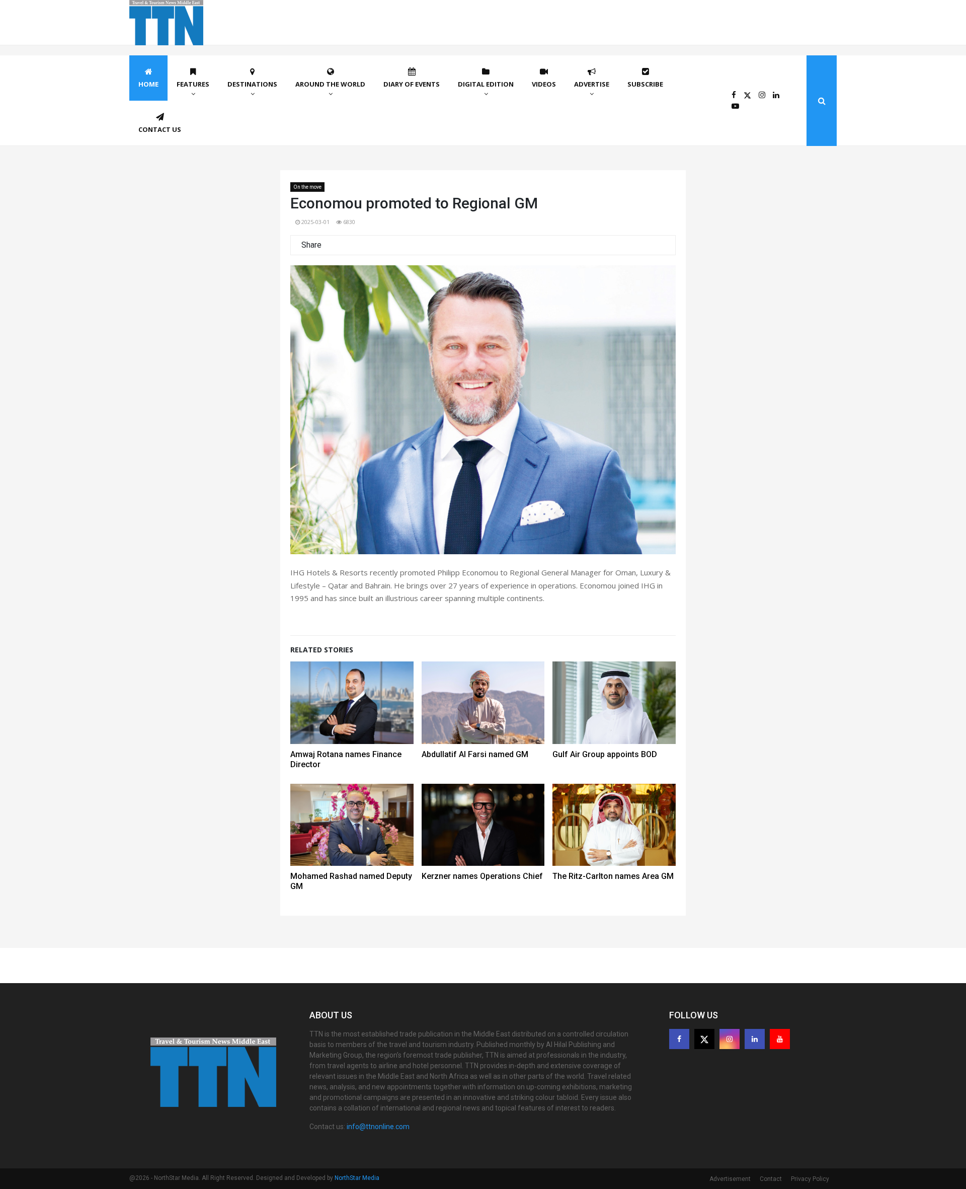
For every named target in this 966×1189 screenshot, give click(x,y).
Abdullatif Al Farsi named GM (475, 754)
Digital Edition (486, 84)
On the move (307, 187)
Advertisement (730, 1178)
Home (148, 84)
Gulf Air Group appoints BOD (604, 754)
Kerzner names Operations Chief (482, 876)
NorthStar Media (357, 1177)
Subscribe (645, 84)
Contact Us (159, 129)
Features (193, 84)
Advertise (591, 84)
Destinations (252, 84)
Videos (544, 84)
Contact (771, 1178)
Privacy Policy (810, 1178)
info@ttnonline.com (378, 1127)
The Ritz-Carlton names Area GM (613, 876)
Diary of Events (411, 84)
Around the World (330, 84)
